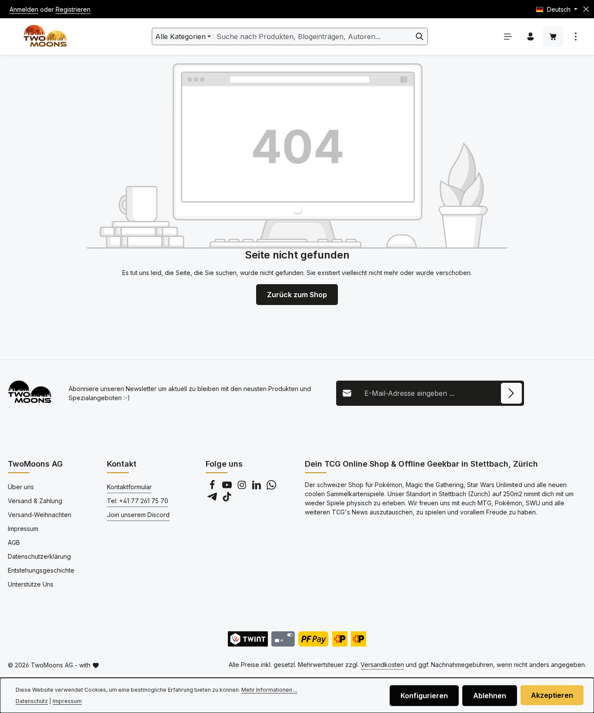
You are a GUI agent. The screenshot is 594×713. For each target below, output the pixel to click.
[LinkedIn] (257, 487)
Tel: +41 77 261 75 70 (137, 500)
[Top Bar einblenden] (575, 36)
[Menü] (507, 36)
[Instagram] (242, 487)
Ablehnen (489, 695)
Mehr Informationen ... (269, 689)
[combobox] (313, 36)
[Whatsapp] (271, 487)
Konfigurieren (424, 695)
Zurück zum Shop (297, 294)
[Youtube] (228, 487)
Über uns (21, 487)
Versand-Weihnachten (39, 514)
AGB (14, 542)
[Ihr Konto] (530, 36)
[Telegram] (213, 499)
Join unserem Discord (138, 514)
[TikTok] (227, 499)
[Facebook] (213, 487)
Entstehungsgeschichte (41, 570)
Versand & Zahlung (35, 500)
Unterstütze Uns (30, 584)
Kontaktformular (129, 487)
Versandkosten (382, 664)
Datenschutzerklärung (39, 556)
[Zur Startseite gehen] (45, 37)
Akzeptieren (552, 695)
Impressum (23, 528)
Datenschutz (32, 701)
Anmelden (24, 9)
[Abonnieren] (511, 393)
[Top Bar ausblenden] (586, 9)
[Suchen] (420, 36)
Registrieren (73, 9)
